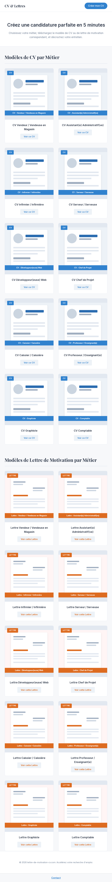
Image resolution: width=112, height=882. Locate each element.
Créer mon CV (96, 5)
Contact (56, 877)
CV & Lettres (15, 6)
